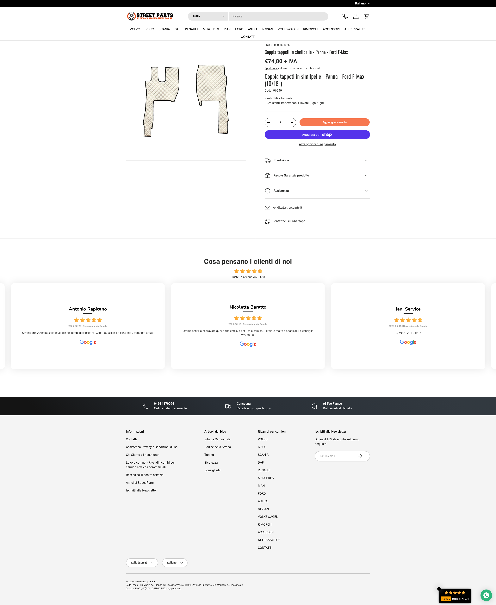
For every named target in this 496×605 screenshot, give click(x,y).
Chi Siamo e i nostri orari (142, 455)
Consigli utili (212, 470)
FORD (239, 29)
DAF (177, 29)
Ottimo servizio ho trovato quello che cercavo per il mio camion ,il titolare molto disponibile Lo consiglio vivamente (248, 333)
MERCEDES (211, 29)
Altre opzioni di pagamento (317, 144)
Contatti (131, 439)
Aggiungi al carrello (335, 122)
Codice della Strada (217, 447)
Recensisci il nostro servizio (145, 475)
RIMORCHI (310, 29)
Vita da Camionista (217, 439)
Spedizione (271, 68)
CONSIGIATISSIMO (408, 333)
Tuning (209, 455)
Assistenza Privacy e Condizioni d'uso (151, 447)
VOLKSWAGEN (288, 29)
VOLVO (135, 29)
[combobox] (258, 16)
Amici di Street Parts (140, 483)
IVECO (149, 29)
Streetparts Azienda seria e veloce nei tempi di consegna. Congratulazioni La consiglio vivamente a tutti (87, 333)
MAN (227, 29)
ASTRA (253, 29)
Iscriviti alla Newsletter (141, 490)
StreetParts (140, 581)
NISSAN (267, 29)
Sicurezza (211, 462)
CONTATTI (248, 37)
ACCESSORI (331, 29)
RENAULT (191, 29)
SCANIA (164, 29)
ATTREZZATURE (355, 29)
